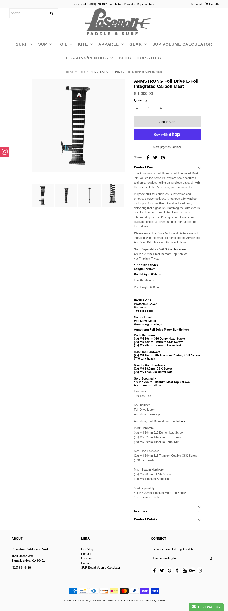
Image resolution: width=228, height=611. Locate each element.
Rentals (86, 553)
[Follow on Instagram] (4, 152)
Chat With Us (208, 607)
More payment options (167, 147)
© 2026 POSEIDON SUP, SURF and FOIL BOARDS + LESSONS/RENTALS (103, 600)
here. (183, 242)
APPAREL (108, 44)
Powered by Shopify (154, 600)
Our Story (87, 549)
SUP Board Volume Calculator (100, 567)
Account (196, 4)
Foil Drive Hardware (172, 249)
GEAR (135, 44)
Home (69, 71)
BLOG (125, 58)
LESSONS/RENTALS (87, 58)
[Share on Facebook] (148, 157)
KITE (83, 44)
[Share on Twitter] (155, 157)
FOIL (62, 44)
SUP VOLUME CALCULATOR (182, 44)
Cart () (213, 4)
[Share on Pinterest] (163, 157)
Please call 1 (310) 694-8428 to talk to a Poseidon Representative (114, 4)
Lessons (86, 558)
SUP (42, 44)
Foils (82, 71)
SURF (22, 44)
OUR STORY (149, 58)
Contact (86, 563)
